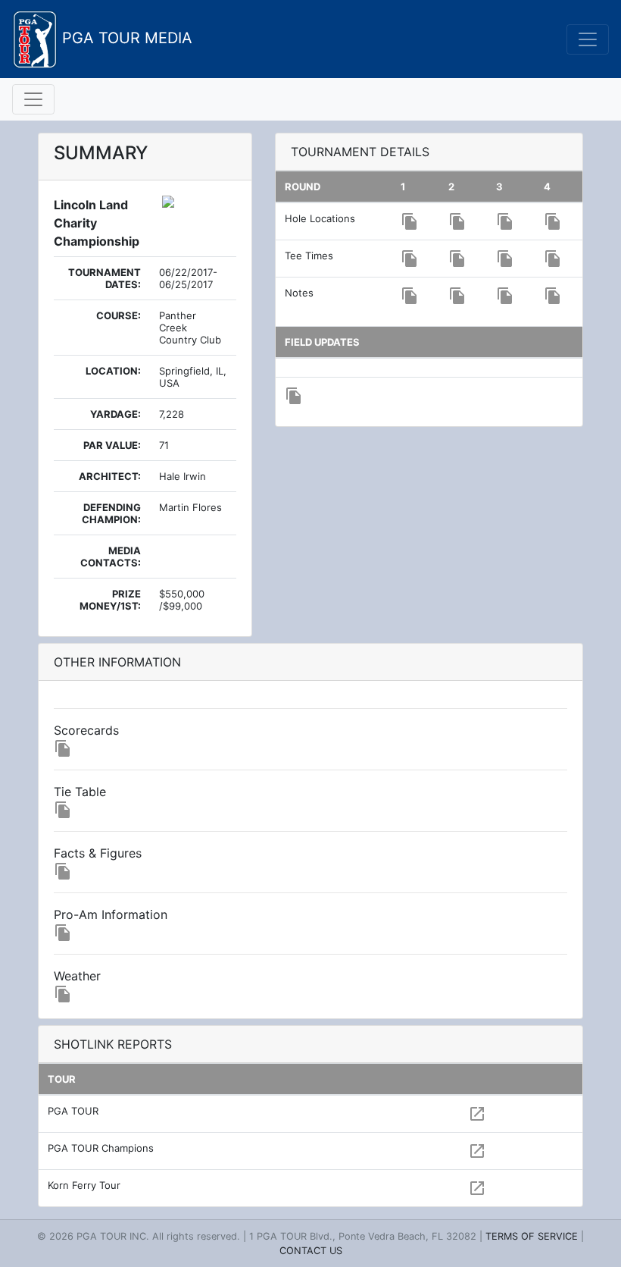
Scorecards (86, 730)
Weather (77, 975)
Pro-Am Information (110, 914)
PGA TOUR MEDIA (125, 38)
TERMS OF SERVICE (531, 1236)
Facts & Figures (98, 853)
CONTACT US (310, 1250)
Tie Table (80, 791)
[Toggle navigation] (587, 39)
